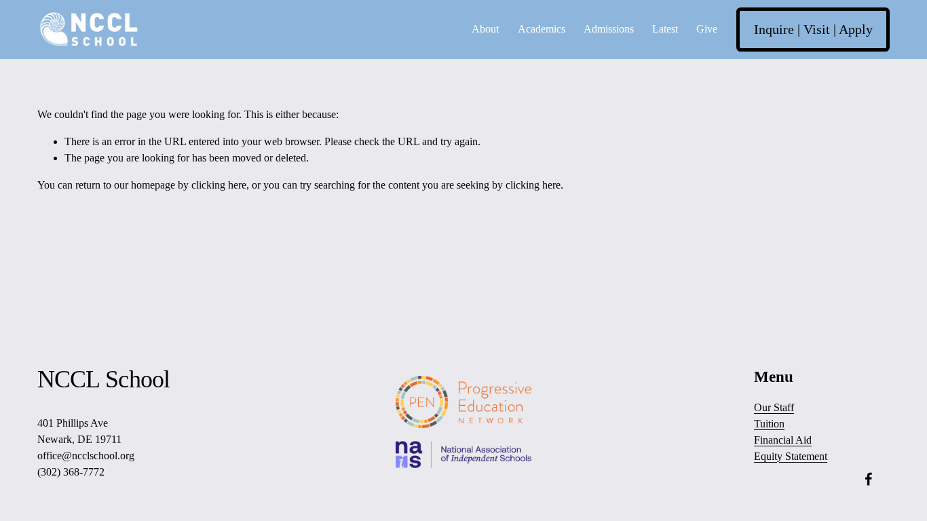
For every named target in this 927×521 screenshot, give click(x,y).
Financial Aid (783, 440)
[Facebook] (868, 479)
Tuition (769, 423)
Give (706, 29)
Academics (541, 29)
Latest (665, 29)
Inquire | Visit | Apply (813, 29)
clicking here (218, 185)
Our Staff (774, 407)
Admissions (609, 29)
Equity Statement (790, 456)
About (485, 29)
